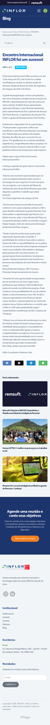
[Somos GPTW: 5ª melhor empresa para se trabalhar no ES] (25, 431)
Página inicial (8, 32)
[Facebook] (7, 363)
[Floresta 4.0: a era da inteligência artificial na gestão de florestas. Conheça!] (25, 469)
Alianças (6, 624)
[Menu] (39, 10)
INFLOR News (24, 32)
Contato (6, 617)
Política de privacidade (21, 707)
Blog (16, 32)
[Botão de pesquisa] (44, 43)
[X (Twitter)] (19, 363)
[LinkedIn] (31, 363)
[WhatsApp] (43, 363)
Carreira (6, 621)
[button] (45, 11)
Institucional (8, 614)
